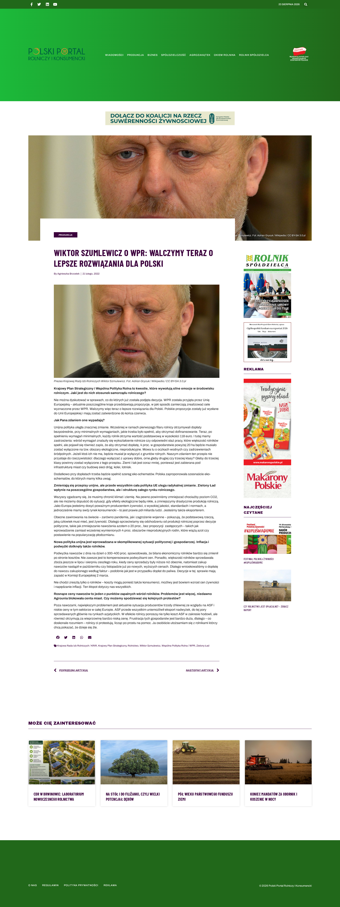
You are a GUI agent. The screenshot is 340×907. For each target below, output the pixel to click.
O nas (32, 885)
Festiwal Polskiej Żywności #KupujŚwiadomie (259, 560)
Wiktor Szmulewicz (150, 645)
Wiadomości (114, 55)
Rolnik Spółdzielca (254, 55)
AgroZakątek (199, 55)
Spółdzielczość (173, 55)
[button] (305, 4)
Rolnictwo (133, 645)
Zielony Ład (202, 645)
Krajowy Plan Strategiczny (112, 645)
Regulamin (50, 885)
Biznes (153, 55)
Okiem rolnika (225, 55)
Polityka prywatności (81, 885)
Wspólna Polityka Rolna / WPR (178, 645)
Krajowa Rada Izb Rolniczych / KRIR (77, 645)
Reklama (110, 885)
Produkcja (135, 55)
